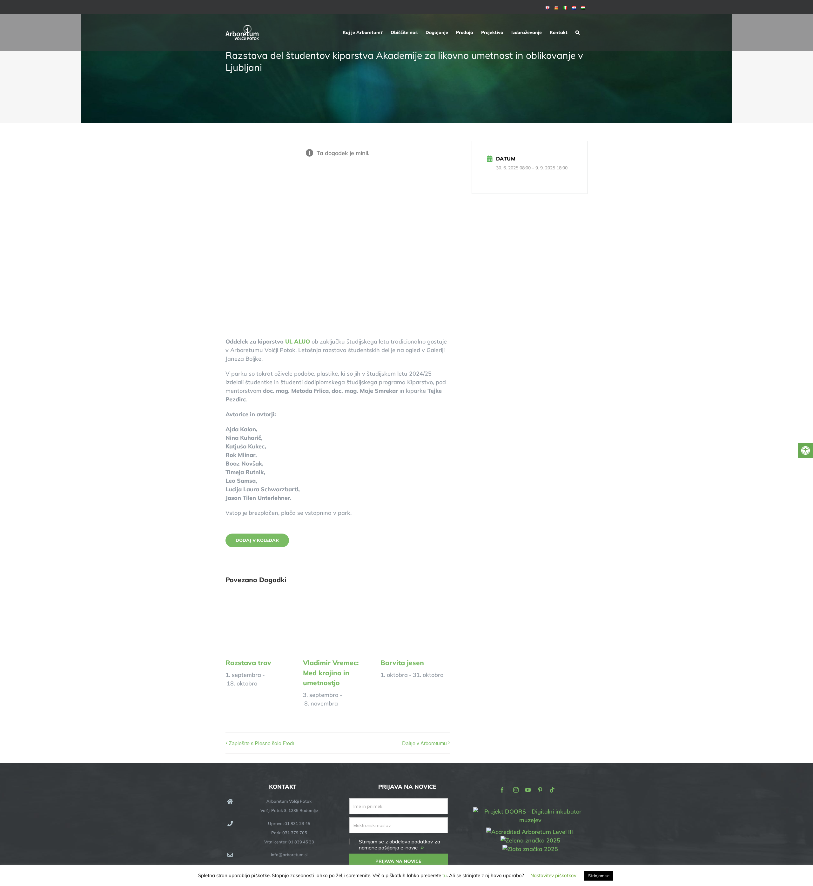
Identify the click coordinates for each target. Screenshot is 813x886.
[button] (577, 32)
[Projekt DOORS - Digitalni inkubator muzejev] (530, 811)
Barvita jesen (402, 662)
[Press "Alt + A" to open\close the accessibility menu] (805, 450)
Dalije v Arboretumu (424, 743)
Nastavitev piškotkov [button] (553, 875)
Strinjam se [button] (598, 875)
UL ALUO (297, 341)
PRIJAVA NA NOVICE (398, 861)
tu (444, 875)
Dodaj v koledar (257, 540)
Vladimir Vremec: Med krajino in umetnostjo (331, 672)
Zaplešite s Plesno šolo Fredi (261, 743)
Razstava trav (248, 662)
